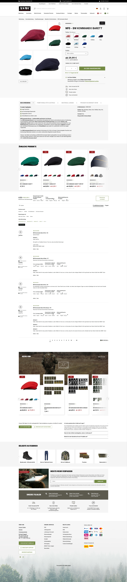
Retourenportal (47, 536)
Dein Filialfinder (52, 3)
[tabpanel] (63, 122)
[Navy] (100, 36)
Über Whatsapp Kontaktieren (43, 426)
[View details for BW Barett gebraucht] (53, 161)
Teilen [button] (37, 275)
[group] (25, 197)
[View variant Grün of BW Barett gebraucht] (54, 175)
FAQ (45, 527)
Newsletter (46, 548)
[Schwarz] (68, 43)
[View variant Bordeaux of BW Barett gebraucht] (59, 175)
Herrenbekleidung (29, 19)
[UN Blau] (76, 43)
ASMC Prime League (63, 3)
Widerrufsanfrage (27, 552)
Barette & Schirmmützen (50, 19)
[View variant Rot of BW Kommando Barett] (22, 399)
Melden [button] (34, 275)
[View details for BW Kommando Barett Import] (76, 161)
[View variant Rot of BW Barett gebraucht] (50, 175)
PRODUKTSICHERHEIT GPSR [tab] (89, 103)
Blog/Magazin (42, 3)
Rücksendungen (48, 534)
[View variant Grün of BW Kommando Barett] (31, 399)
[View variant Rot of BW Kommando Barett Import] (73, 175)
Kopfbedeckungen (39, 19)
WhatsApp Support (28, 547)
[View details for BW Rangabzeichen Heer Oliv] (102, 386)
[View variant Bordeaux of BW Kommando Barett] (26, 399)
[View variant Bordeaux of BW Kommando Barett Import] (82, 175)
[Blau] (84, 43)
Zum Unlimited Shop (76, 3)
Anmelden (100, 481)
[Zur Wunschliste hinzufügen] (59, 23)
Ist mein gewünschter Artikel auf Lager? (74, 423)
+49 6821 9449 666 (23, 537)
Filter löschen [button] (21, 224)
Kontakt (86, 3)
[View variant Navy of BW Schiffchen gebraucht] (101, 175)
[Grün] (84, 36)
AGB (64, 529)
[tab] (98, 206)
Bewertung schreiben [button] (102, 198)
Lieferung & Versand (49, 532)
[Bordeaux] (76, 36)
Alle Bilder (23, 81)
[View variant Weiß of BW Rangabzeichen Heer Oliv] (95, 399)
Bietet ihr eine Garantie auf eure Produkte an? (76, 436)
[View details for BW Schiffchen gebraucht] (99, 161)
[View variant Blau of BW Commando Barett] (22, 175)
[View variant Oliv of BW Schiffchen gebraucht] (92, 175)
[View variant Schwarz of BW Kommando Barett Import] (78, 175)
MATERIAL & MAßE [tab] (68, 103)
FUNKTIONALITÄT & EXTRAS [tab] (46, 103)
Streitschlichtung (67, 541)
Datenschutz (66, 532)
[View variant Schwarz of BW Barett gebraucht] (45, 175)
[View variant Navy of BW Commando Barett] (35, 175)
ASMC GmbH (68, 565)
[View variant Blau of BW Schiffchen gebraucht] (96, 175)
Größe (67, 50)
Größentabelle (47, 541)
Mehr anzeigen (101, 356)
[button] (19, 169)
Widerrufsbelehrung (67, 536)
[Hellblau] (92, 36)
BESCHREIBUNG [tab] (25, 103)
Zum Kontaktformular (27, 543)
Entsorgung (46, 543)
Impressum (65, 527)
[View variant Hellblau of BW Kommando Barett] (35, 399)
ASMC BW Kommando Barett (30, 138)
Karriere (20, 529)
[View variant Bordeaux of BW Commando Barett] (26, 175)
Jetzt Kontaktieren (25, 426)
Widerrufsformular (67, 539)
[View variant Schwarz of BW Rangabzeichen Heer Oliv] (100, 399)
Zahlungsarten (47, 529)
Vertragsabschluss (67, 534)
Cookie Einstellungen (67, 543)
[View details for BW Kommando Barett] (29, 386)
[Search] (35, 8)
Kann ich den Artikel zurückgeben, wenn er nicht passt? (78, 433)
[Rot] (68, 36)
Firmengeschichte (23, 532)
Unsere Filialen (22, 527)
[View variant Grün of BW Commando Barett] (31, 175)
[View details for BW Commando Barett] (29, 161)
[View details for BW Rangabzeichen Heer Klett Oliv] (54, 386)
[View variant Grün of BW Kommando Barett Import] (69, 175)
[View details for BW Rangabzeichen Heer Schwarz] (78, 386)
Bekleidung (21, 19)
